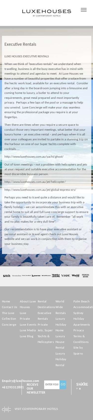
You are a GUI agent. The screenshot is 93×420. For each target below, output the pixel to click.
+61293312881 (13, 387)
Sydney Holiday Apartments (81, 319)
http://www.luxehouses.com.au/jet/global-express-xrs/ (40, 189)
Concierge (9, 324)
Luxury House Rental (60, 342)
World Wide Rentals (61, 307)
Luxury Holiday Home (61, 324)
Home (6, 301)
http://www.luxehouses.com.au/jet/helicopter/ (35, 182)
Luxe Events (28, 324)
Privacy (78, 330)
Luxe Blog (26, 336)
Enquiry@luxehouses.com (20, 381)
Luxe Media (28, 330)
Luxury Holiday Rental (61, 359)
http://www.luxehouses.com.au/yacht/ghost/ (33, 156)
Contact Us (9, 307)
